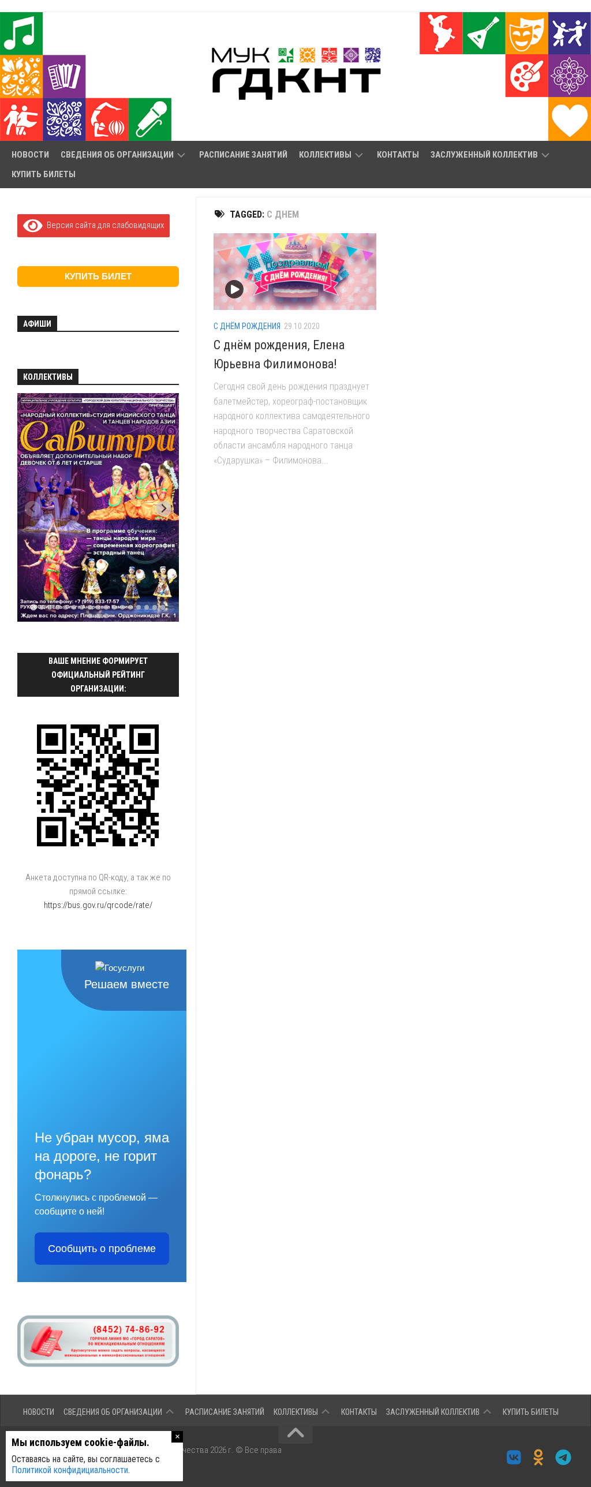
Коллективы (325, 155)
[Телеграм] (563, 1457)
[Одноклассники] (539, 1457)
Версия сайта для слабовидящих (103, 225)
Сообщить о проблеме (102, 1248)
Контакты (398, 155)
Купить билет (98, 276)
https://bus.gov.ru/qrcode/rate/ (98, 905)
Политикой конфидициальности (70, 1469)
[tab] (33, 607)
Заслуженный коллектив (484, 155)
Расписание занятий (243, 155)
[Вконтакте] (514, 1457)
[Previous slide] (32, 509)
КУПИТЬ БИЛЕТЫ (44, 174)
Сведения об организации (117, 155)
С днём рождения (247, 326)
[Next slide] (163, 509)
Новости (30, 155)
